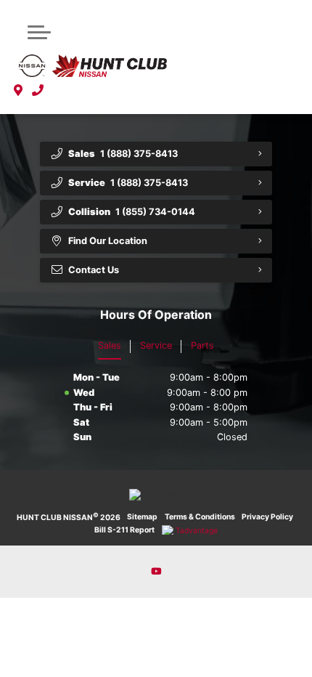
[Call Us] (38, 91)
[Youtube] (156, 571)
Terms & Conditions (200, 517)
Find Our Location (107, 240)
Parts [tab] (202, 345)
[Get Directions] (18, 91)
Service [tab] (156, 345)
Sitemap (142, 517)
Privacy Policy (267, 517)
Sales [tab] (109, 345)
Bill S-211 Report (124, 530)
